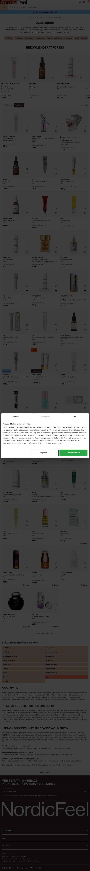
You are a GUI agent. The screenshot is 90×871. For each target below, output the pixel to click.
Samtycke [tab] (15, 416)
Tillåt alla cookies (73, 453)
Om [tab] (74, 416)
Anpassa (43, 453)
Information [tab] (45, 416)
